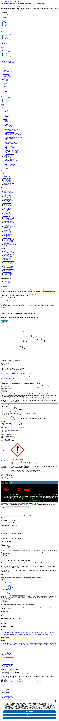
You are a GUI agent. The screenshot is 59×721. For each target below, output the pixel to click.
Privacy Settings (30, 711)
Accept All (29, 718)
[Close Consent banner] (57, 701)
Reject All (29, 714)
